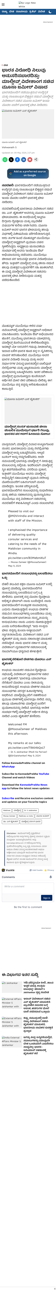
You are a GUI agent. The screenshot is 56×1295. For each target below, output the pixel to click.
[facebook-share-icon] (17, 161)
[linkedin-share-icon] (23, 161)
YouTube (44, 774)
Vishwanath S (9, 147)
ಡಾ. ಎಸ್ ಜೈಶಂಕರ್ (10, 821)
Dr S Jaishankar (30, 810)
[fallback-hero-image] (12, 987)
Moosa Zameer (9, 816)
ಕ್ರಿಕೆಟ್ (32, 12)
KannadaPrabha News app (24, 787)
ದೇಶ (11, 12)
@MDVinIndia (17, 516)
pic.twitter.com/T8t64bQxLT (26, 748)
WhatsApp (8, 766)
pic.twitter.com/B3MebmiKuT (27, 558)
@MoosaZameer (19, 729)
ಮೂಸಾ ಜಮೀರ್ (42, 816)
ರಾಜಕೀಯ (22, 12)
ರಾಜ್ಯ (4, 12)
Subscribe (8, 798)
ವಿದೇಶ (41, 12)
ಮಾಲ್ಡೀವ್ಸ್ (17, 810)
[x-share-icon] (11, 161)
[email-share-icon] (29, 161)
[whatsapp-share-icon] (4, 161)
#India (12, 553)
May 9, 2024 (14, 566)
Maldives (6, 810)
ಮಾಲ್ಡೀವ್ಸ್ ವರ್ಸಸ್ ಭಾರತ (30, 821)
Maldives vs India (26, 816)
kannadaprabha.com (15, 843)
